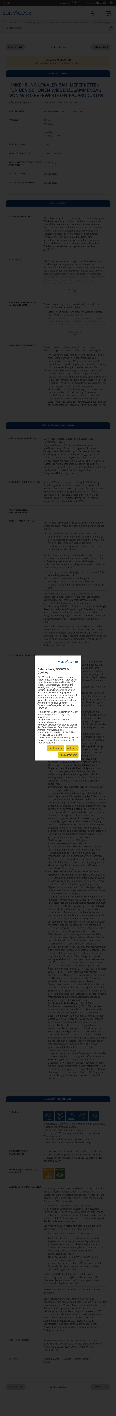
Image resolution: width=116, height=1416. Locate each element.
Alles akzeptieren (68, 755)
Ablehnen (72, 748)
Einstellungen (56, 748)
